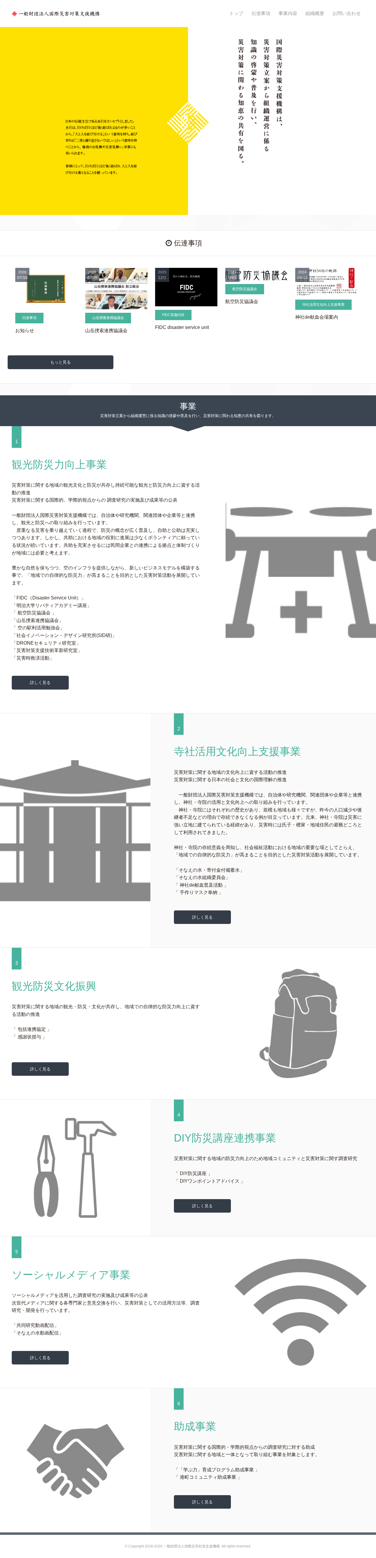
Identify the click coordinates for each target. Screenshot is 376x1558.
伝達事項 (260, 13)
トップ (236, 13)
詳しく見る (40, 682)
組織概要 (315, 13)
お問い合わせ (347, 13)
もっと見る (60, 362)
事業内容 (287, 13)
